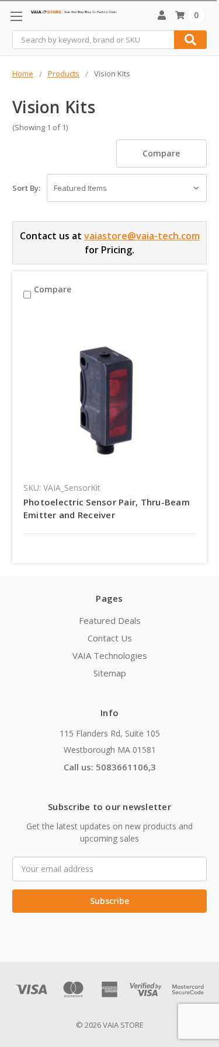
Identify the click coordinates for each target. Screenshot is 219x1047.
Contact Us (110, 638)
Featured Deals (110, 620)
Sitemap (109, 673)
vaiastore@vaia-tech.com (142, 235)
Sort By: (26, 188)
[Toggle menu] (16, 16)
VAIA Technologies (109, 655)
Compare (161, 153)
